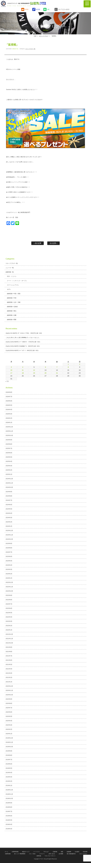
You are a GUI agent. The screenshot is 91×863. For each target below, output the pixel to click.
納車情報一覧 (10, 272)
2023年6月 (9, 556)
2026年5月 (9, 405)
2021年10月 (9, 643)
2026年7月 (9, 396)
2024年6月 (9, 504)
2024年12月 (9, 478)
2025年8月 (9, 444)
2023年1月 (9, 578)
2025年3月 (9, 466)
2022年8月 (9, 599)
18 (23, 373)
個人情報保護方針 (71, 853)
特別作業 (85, 851)
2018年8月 (9, 807)
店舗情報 (55, 851)
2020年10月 (9, 695)
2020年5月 (9, 716)
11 (23, 370)
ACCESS (38, 9)
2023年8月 (9, 548)
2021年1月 (9, 682)
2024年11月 (9, 483)
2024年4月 (9, 513)
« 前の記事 (37, 243)
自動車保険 (8, 853)
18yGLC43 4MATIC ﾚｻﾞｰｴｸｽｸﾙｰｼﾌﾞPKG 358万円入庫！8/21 (24, 333)
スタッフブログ (43, 36)
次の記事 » (53, 243)
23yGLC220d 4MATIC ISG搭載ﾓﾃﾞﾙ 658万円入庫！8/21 (23, 346)
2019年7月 (9, 759)
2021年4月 (9, 669)
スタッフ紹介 (32, 853)
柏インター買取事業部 (19, 853)
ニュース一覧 (10, 267)
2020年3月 (9, 725)
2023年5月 (9, 561)
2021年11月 (9, 638)
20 (45, 373)
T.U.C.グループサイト (50, 855)
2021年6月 (9, 660)
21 (57, 373)
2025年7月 (9, 448)
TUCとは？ (46, 851)
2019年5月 (9, 768)
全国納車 (69, 851)
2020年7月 (9, 708)
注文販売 (77, 851)
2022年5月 (9, 612)
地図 (62, 851)
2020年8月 (9, 703)
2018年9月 (9, 803)
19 (34, 373)
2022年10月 (9, 591)
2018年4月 (9, 824)
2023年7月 (9, 552)
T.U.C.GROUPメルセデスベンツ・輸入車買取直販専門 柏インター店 (35, 4)
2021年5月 (9, 664)
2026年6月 (9, 401)
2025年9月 (9, 440)
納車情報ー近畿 (11, 315)
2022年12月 (9, 582)
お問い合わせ (51, 853)
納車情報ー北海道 (12, 306)
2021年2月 (9, 677)
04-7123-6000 (63, 9)
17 (11, 373)
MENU (87, 4)
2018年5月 (9, 820)
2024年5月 (9, 509)
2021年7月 (9, 656)
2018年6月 (9, 816)
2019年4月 (9, 772)
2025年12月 (9, 427)
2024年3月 (9, 517)
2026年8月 (9, 392)
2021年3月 (9, 673)
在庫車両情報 (15, 851)
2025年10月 (9, 435)
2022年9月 (9, 595)
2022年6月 (9, 608)
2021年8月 (9, 651)
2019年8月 (9, 755)
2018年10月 (9, 798)
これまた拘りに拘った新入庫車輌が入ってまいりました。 (23, 337)
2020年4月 (9, 720)
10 (11, 370)
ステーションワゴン (13, 285)
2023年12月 (9, 530)
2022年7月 (9, 604)
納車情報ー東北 (11, 311)
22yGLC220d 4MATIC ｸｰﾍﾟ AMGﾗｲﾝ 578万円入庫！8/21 (23, 342)
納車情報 (39, 855)
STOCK (26, 9)
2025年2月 (9, 470)
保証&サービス (26, 851)
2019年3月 (9, 777)
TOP (35, 36)
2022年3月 (9, 621)
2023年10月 (9, 539)
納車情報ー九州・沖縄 (13, 302)
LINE (48, 9)
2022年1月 (9, 630)
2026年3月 (9, 414)
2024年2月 (9, 522)
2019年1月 (9, 785)
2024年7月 (9, 500)
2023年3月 (9, 569)
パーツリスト (36, 851)
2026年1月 (9, 422)
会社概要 (61, 853)
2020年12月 (9, 686)
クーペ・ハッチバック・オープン (17, 280)
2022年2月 (9, 625)
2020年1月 (9, 733)
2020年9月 (9, 699)
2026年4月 (9, 409)
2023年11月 (9, 535)
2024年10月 (9, 487)
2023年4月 (9, 565)
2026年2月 (9, 418)
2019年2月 (9, 781)
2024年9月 (9, 491)
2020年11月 (9, 690)
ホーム (6, 851)
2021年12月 (9, 634)
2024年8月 (9, 496)
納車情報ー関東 (11, 319)
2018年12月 (9, 790)
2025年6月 (9, 453)
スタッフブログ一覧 (30, 48)
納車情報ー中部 (11, 298)
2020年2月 (9, 729)
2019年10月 (9, 746)
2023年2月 (9, 574)
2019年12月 (9, 738)
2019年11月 (9, 742)
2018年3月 (9, 829)
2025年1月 (9, 474)
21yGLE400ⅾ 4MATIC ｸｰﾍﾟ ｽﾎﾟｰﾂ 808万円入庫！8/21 (22, 350)
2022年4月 (9, 617)
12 (34, 370)
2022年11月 (9, 587)
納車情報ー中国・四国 (13, 293)
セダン (9, 289)
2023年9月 (9, 543)
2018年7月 (9, 811)
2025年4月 (9, 461)
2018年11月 (9, 794)
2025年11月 (9, 431)
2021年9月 (9, 647)
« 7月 (7, 381)
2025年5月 (9, 457)
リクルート (42, 853)
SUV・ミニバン (11, 276)
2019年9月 (9, 751)
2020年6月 (9, 712)
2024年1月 (9, 526)
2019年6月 (9, 764)
